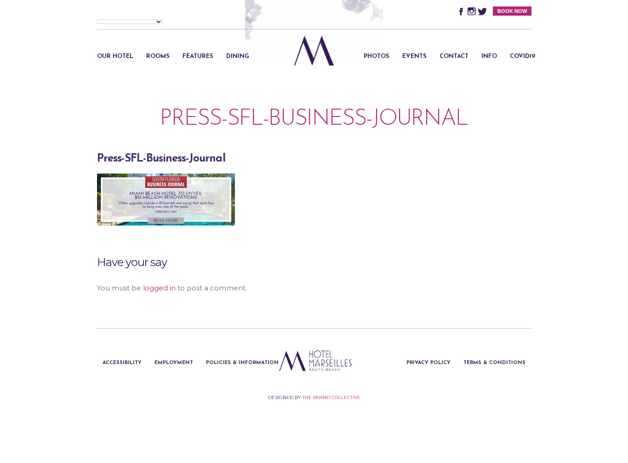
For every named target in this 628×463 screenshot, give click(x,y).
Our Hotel (115, 56)
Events (414, 56)
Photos (376, 56)
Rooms (158, 56)
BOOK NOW (512, 11)
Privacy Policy (428, 362)
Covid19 (522, 56)
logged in (159, 288)
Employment (173, 362)
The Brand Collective (331, 397)
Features (198, 56)
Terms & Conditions (494, 362)
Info (489, 56)
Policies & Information (242, 362)
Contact (454, 56)
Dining (237, 56)
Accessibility (122, 362)
